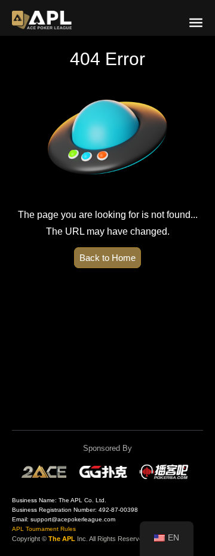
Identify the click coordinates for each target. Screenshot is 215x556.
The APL (61, 538)
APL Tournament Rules (44, 529)
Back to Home (107, 258)
